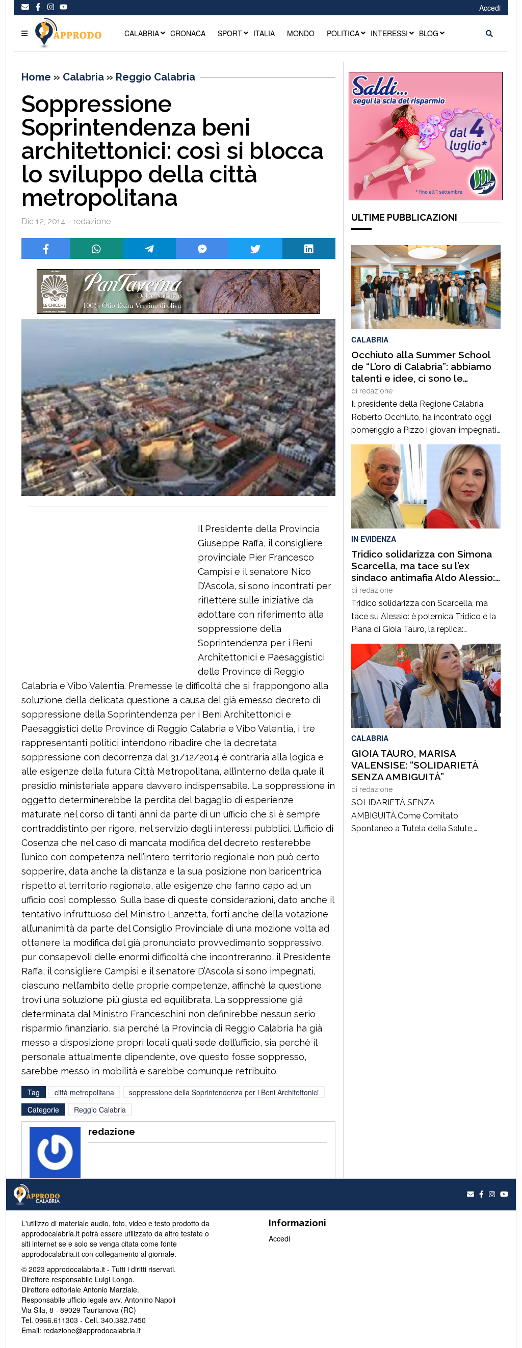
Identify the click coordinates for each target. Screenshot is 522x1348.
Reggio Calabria (155, 77)
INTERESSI (389, 33)
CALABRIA (141, 33)
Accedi (490, 8)
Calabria (83, 77)
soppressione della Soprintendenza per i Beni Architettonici (224, 1092)
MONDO (301, 33)
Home (36, 77)
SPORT (230, 33)
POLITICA (343, 33)
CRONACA (187, 33)
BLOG (428, 33)
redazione (376, 391)
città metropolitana (84, 1092)
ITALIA (264, 33)
